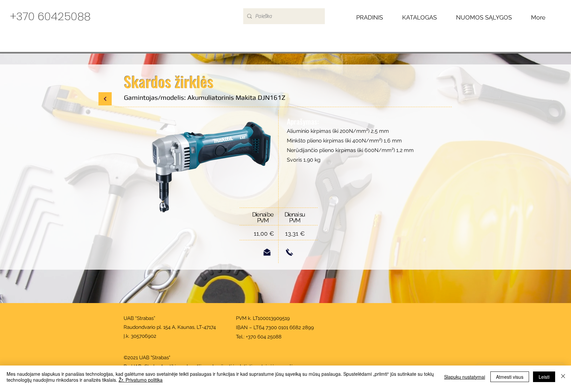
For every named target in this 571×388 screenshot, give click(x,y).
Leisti (544, 376)
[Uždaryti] (563, 377)
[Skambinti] (289, 252)
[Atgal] (105, 98)
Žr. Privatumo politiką (141, 379)
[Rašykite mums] (267, 252)
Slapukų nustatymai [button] (464, 376)
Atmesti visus (509, 376)
